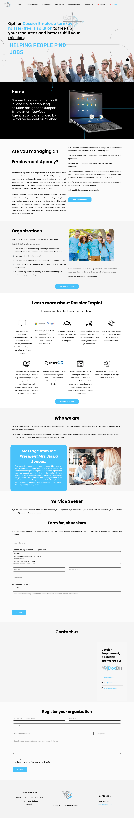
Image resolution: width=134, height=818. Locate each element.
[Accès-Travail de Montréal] (66, 561)
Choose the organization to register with (29, 550)
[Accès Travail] (66, 559)
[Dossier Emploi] (7, 4)
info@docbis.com (110, 683)
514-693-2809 (109, 677)
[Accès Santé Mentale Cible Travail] (66, 556)
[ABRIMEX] (66, 554)
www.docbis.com (110, 688)
